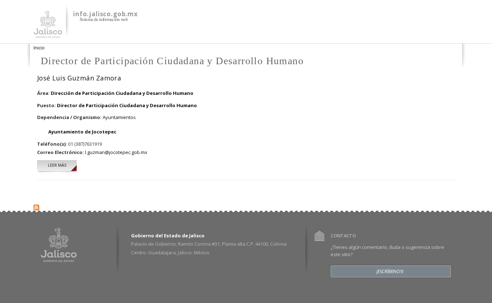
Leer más (62, 165)
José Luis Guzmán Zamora (79, 78)
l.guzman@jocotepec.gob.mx (116, 152)
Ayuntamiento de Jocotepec (82, 131)
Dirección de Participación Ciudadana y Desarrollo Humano (122, 93)
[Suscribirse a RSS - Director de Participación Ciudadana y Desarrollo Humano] (36, 205)
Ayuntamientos (119, 117)
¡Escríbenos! (389, 272)
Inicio (39, 47)
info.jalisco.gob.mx (105, 14)
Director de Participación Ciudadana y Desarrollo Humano (127, 105)
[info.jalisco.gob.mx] (47, 33)
